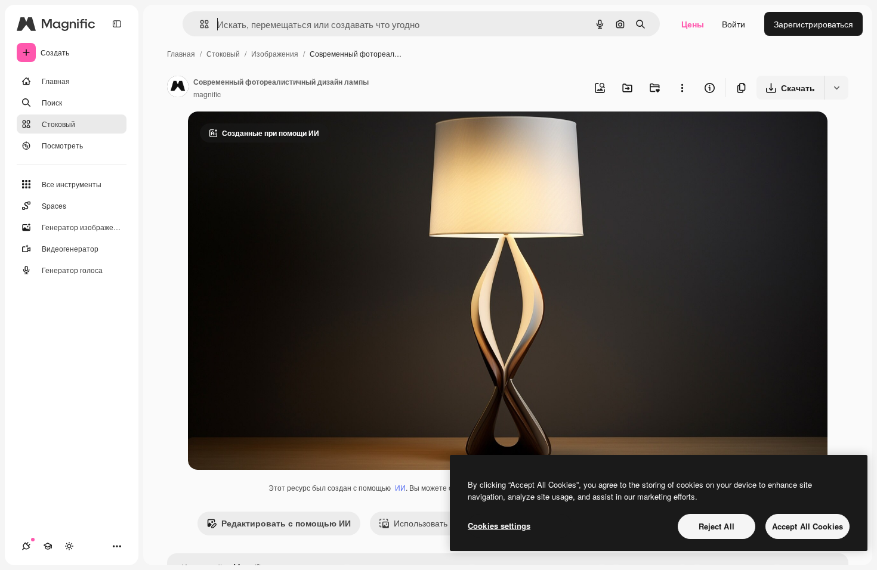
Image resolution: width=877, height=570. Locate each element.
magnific (207, 94)
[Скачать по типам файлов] (836, 88)
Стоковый (223, 53)
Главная (181, 53)
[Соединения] (26, 546)
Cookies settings (499, 525)
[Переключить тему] (69, 546)
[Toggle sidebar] (116, 23)
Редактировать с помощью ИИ (286, 523)
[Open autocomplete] (199, 24)
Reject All (716, 526)
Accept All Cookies (807, 526)
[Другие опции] (682, 88)
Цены (692, 24)
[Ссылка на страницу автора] (178, 88)
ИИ (400, 487)
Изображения (274, 53)
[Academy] (47, 546)
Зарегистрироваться (813, 24)
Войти (733, 24)
